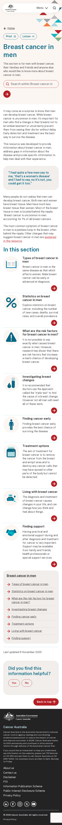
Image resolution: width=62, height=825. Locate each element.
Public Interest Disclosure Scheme (24, 790)
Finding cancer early (36, 418)
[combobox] (31, 84)
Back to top (44, 701)
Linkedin (6, 804)
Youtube (33, 804)
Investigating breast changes (36, 378)
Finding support (33, 526)
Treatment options (35, 446)
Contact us (10, 772)
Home (11, 28)
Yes (14, 683)
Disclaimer (9, 777)
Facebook (13, 804)
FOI (5, 781)
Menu (40, 7)
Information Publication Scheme (22, 786)
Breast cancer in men (21, 575)
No (27, 683)
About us (8, 768)
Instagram (19, 804)
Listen (27, 36)
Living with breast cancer (40, 492)
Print (9, 36)
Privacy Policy (12, 795)
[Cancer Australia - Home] (10, 8)
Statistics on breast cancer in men (36, 298)
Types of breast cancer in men (40, 259)
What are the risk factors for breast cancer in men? (40, 332)
